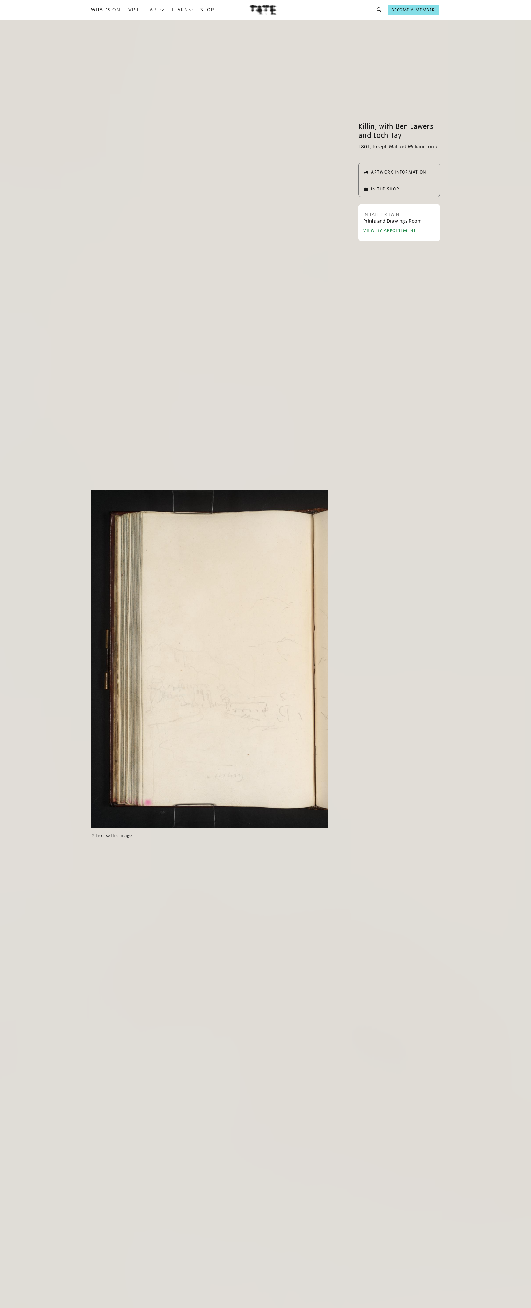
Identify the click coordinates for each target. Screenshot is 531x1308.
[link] (111, 835)
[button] (377, 10)
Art (155, 10)
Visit (135, 10)
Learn (180, 10)
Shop (207, 10)
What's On (105, 10)
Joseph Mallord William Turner (406, 147)
